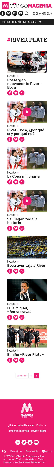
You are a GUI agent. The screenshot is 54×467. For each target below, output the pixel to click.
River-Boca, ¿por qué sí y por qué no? (25, 132)
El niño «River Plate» (25, 354)
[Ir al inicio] (27, 5)
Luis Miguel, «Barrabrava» (19, 310)
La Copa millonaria (23, 176)
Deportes (11, 76)
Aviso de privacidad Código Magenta (29, 462)
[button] (40, 22)
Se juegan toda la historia (22, 221)
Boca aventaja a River (26, 265)
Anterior (22, 375)
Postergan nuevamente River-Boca (24, 83)
